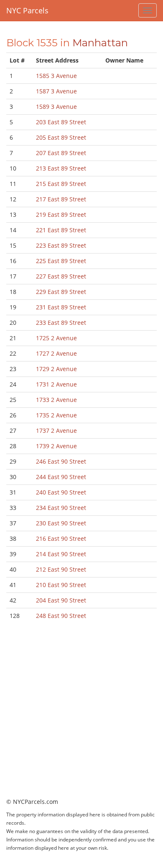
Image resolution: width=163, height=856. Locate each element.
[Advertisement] (81, 716)
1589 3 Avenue (56, 106)
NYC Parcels (27, 10)
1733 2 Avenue (56, 400)
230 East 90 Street (61, 523)
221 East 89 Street (61, 230)
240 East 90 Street (61, 492)
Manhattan (100, 43)
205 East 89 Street (61, 137)
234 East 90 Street (61, 508)
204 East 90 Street (61, 600)
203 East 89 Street (61, 122)
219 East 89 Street (61, 214)
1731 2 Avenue (56, 384)
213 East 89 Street (61, 168)
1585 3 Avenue (56, 76)
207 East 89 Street (61, 153)
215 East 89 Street (61, 184)
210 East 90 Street (61, 585)
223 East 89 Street (61, 245)
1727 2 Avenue (56, 353)
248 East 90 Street (61, 616)
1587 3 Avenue (56, 91)
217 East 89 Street (61, 199)
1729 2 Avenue (56, 369)
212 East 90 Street (61, 569)
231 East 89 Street (61, 307)
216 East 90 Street (61, 538)
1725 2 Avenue (56, 338)
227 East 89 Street (61, 276)
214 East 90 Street (61, 554)
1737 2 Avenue (56, 430)
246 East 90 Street (61, 461)
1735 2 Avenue (56, 415)
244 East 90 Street (61, 477)
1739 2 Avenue (56, 446)
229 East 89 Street (61, 292)
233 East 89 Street (61, 322)
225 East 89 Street (61, 261)
